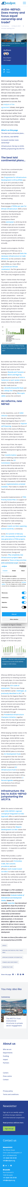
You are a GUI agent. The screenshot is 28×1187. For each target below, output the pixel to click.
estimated (10, 222)
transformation (10, 455)
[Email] (23, 974)
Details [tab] (14, 570)
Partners (6, 1063)
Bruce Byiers (7, 58)
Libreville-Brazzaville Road (13, 388)
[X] (15, 974)
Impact (5, 1060)
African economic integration (12, 957)
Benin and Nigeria (14, 375)
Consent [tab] (5, 570)
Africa (4, 945)
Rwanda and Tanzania (16, 372)
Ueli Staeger (7, 60)
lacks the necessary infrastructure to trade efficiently (14, 256)
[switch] (24, 597)
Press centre (7, 1076)
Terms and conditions (11, 1094)
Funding (6, 1056)
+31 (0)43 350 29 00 (10, 1158)
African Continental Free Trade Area (12, 951)
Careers (5, 1073)
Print (8, 70)
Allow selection (14, 619)
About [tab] (23, 570)
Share (8, 72)
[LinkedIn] (18, 974)
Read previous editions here (13, 1123)
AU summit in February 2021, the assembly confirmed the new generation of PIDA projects (13, 536)
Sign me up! (9, 1129)
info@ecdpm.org (9, 1161)
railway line (8, 391)
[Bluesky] (6, 1166)
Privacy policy (8, 1091)
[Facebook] (13, 974)
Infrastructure (7, 967)
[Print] (20, 974)
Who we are (7, 1049)
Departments (7, 1053)
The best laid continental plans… (13, 133)
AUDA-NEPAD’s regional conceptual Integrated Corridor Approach (12, 813)
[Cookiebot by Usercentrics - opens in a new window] (19, 566)
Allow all (14, 614)
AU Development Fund (12, 754)
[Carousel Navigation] (14, 1011)
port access (15, 380)
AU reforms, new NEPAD (10, 137)
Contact (6, 1080)
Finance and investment (10, 962)
